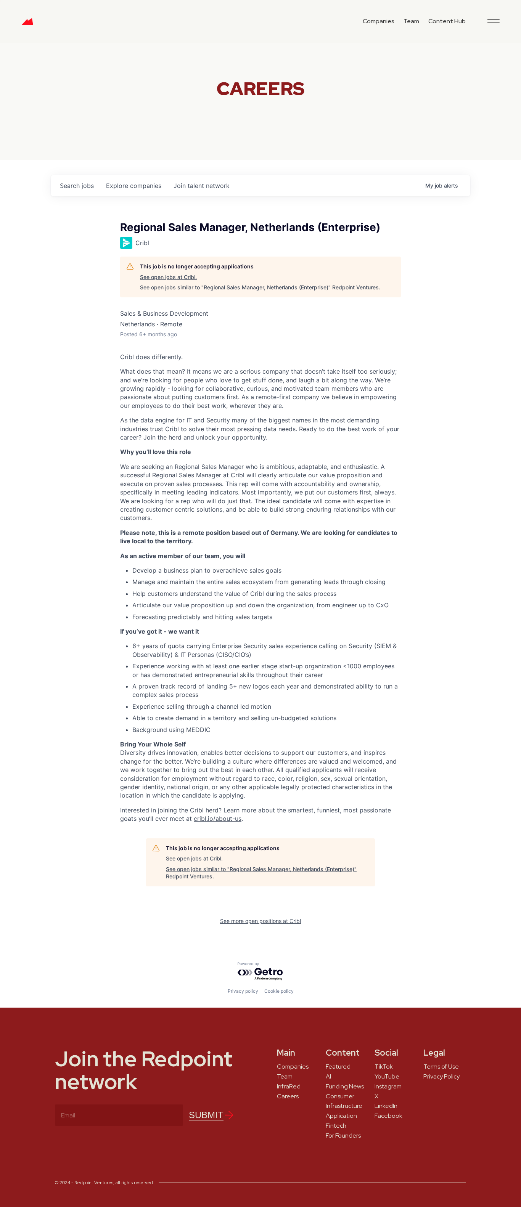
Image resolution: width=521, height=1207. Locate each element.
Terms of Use (441, 1067)
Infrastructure (344, 1106)
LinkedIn (386, 1106)
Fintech (336, 1126)
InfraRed (289, 1086)
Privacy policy (243, 991)
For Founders (343, 1136)
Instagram (388, 1086)
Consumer (340, 1096)
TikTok (384, 1067)
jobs (77, 185)
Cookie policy (279, 991)
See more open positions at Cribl (260, 921)
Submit (206, 1115)
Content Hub (447, 21)
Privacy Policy (441, 1076)
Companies (378, 21)
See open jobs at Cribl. (168, 277)
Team (411, 21)
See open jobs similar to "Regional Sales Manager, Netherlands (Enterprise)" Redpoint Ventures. (260, 287)
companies (133, 185)
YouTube (387, 1076)
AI (328, 1076)
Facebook (388, 1116)
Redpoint (27, 24)
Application (341, 1116)
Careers (288, 1096)
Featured (338, 1067)
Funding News (345, 1086)
